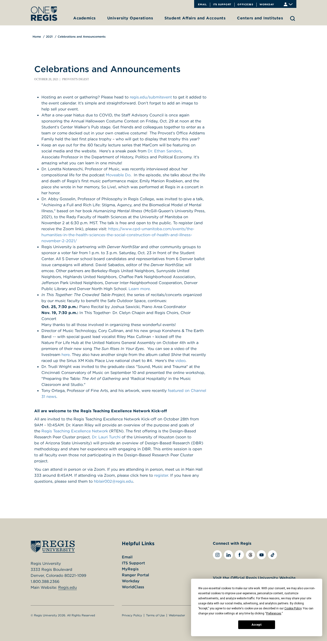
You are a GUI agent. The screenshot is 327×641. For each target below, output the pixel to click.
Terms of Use (155, 615)
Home (37, 36)
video (180, 360)
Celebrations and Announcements (82, 36)
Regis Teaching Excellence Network (74, 431)
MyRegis (130, 569)
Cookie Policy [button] (292, 608)
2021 (49, 36)
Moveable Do (118, 174)
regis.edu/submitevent (151, 97)
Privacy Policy (132, 615)
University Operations (130, 18)
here (66, 354)
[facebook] (239, 554)
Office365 (245, 4)
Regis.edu (67, 587)
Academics (84, 18)
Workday (266, 4)
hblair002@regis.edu (113, 481)
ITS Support (222, 4)
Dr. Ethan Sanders (164, 151)
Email (202, 4)
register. (161, 475)
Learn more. (140, 288)
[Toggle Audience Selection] (288, 4)
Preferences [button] (273, 613)
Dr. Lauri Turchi (105, 437)
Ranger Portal (135, 574)
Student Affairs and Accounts (195, 18)
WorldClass (133, 586)
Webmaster (177, 615)
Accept (257, 624)
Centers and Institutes (260, 18)
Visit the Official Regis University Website (254, 577)
